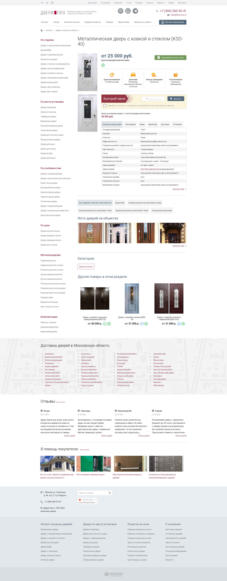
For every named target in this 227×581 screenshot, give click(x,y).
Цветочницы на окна (50, 307)
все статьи (84, 450)
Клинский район (124, 370)
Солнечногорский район (91, 382)
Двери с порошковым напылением (56, 45)
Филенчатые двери (49, 59)
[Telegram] (135, 11)
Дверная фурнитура (49, 327)
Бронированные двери (50, 188)
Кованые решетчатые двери (53, 293)
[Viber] (120, 11)
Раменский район (88, 379)
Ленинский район (52, 373)
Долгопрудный (87, 357)
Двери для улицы (48, 149)
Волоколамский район (127, 354)
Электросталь (123, 385)
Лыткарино (50, 370)
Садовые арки (47, 297)
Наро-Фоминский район (163, 373)
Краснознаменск (88, 366)
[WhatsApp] (128, 11)
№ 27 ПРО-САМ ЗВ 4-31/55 (151, 169)
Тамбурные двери (48, 116)
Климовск (49, 363)
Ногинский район (52, 376)
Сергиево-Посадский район (57, 382)
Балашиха (49, 354)
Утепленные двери (49, 201)
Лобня (120, 366)
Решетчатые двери (49, 183)
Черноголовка (87, 385)
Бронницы (85, 354)
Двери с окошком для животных (55, 211)
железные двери (48, 511)
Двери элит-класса (49, 245)
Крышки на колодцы (49, 302)
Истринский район (89, 370)
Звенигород (122, 360)
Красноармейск (52, 366)
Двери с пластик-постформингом (55, 64)
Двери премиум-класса (51, 240)
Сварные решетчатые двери (53, 288)
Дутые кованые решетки (51, 279)
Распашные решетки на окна (53, 284)
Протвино (157, 376)
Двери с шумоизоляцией (51, 206)
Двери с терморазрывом (51, 174)
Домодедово (123, 357)
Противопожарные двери (52, 126)
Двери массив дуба (49, 82)
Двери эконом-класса (50, 231)
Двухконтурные (86, 267)
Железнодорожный (53, 360)
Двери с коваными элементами (54, 78)
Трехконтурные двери (50, 197)
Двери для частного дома (52, 135)
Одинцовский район (90, 376)
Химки (48, 385)
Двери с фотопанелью (50, 87)
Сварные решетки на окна (52, 265)
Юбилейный (158, 385)
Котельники (158, 363)
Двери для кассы (48, 158)
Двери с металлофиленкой (52, 68)
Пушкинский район (53, 379)
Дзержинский (159, 354)
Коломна (85, 363)
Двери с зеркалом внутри (52, 55)
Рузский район (159, 379)
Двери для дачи (48, 144)
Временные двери (48, 121)
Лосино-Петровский (162, 366)
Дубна (156, 357)
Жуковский (86, 360)
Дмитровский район (54, 357)
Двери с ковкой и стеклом (52, 73)
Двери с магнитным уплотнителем (56, 178)
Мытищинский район (126, 373)
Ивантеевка (158, 360)
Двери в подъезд (48, 112)
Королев (121, 363)
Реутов (120, 379)
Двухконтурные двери (50, 192)
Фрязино (157, 382)
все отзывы (60, 402)
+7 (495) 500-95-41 (173, 11)
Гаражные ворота (48, 261)
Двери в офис (47, 153)
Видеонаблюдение (49, 332)
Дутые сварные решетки (51, 274)
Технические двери (49, 130)
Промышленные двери (50, 140)
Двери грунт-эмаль (49, 91)
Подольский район (125, 376)
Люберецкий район (89, 373)
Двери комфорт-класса (51, 236)
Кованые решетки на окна (52, 270)
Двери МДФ (46, 50)
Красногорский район (162, 370)
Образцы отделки (48, 322)
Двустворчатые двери (50, 215)
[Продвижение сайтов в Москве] (113, 574)
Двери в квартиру (48, 107)
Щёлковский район (125, 382)
